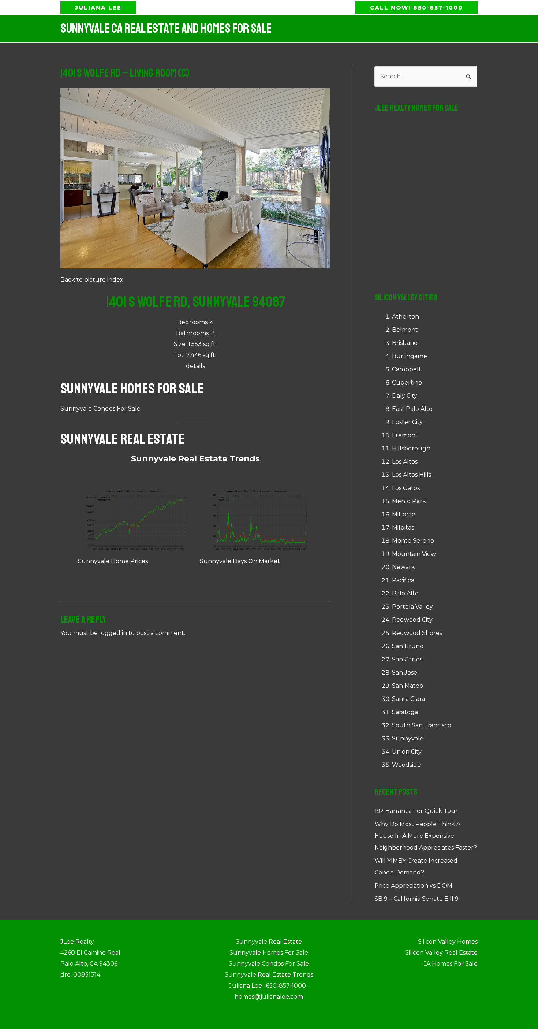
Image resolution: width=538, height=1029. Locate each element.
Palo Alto (405, 593)
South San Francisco (421, 725)
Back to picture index (91, 279)
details (195, 366)
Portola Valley (412, 606)
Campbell (406, 369)
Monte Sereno (413, 540)
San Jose (404, 672)
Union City (407, 751)
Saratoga (405, 712)
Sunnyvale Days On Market (240, 561)
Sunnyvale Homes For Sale (131, 388)
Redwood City (412, 619)
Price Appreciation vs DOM (413, 885)
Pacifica (403, 580)
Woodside (406, 764)
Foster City (407, 422)
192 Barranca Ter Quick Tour (416, 810)
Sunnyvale (407, 738)
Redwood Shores (417, 632)
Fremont (405, 435)
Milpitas (403, 527)
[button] (98, 7)
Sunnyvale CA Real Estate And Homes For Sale (166, 29)
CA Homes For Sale (450, 963)
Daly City (404, 395)
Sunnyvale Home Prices (113, 561)
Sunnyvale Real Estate (122, 439)
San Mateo (407, 685)
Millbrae (403, 514)
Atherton (405, 316)
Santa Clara (408, 698)
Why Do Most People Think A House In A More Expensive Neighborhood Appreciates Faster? (425, 836)
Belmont (405, 329)
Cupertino (407, 382)
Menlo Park (409, 501)
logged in (113, 632)
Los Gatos (406, 487)
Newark (403, 567)
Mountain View (414, 553)
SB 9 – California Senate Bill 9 (416, 898)
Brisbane (405, 342)
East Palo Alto (412, 408)
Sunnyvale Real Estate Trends (195, 459)
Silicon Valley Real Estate (441, 952)
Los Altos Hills (411, 474)
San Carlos (407, 659)
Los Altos (405, 461)
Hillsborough (411, 448)
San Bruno (407, 646)
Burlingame (409, 356)
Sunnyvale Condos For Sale (100, 408)
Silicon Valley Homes (448, 941)
